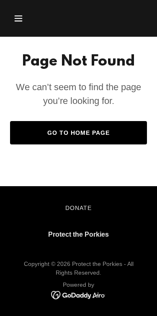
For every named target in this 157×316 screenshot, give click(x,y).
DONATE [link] (78, 208)
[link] (78, 294)
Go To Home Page (78, 132)
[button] (20, 18)
